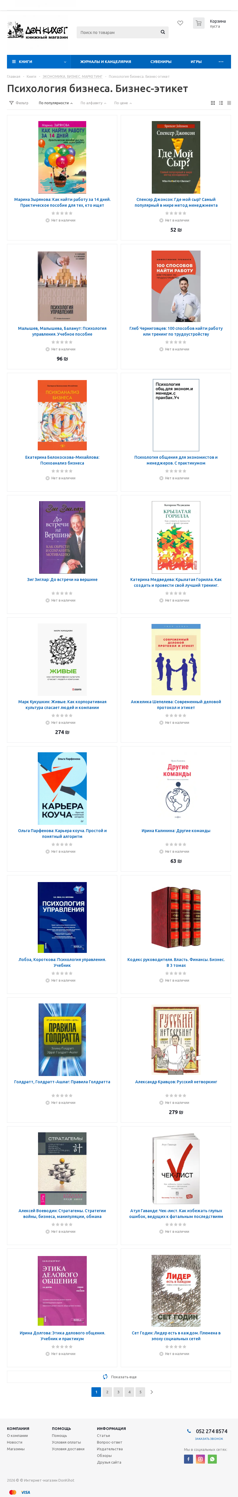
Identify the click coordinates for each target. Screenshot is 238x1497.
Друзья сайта (109, 1462)
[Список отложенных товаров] (180, 25)
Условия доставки (68, 1449)
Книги (25, 62)
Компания (18, 1428)
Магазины (16, 1449)
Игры (196, 62)
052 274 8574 (211, 1431)
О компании (17, 1435)
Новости (14, 1442)
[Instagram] (200, 1459)
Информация (111, 1428)
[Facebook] (188, 1459)
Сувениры (161, 62)
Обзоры (104, 1455)
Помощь (61, 1428)
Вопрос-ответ (109, 1442)
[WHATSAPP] (212, 1459)
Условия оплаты (66, 1442)
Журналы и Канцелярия (105, 62)
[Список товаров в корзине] (210, 27)
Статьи (103, 1435)
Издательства (110, 1449)
